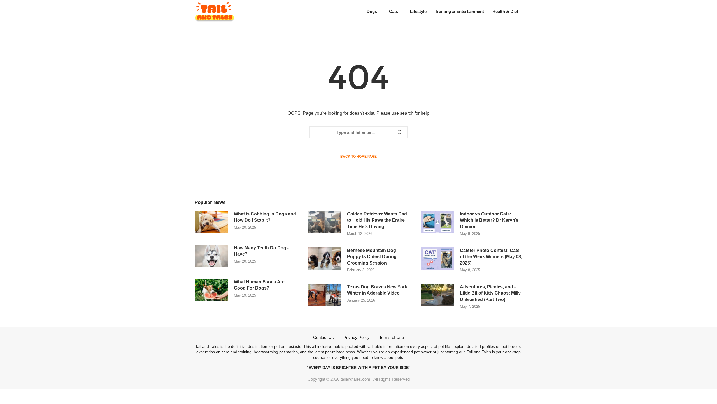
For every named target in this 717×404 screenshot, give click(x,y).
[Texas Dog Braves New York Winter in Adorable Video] (324, 295)
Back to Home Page (358, 157)
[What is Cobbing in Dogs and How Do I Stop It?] (211, 222)
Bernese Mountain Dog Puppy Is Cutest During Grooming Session (372, 256)
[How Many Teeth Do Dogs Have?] (211, 256)
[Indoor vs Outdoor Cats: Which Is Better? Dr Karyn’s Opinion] (437, 222)
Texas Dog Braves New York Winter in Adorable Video (377, 289)
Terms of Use (391, 337)
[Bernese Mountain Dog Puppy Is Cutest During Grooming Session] (324, 258)
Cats (393, 11)
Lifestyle (418, 11)
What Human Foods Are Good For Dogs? (259, 284)
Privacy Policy (356, 337)
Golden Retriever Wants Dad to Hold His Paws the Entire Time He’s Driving (377, 220)
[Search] (519, 11)
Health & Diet (505, 11)
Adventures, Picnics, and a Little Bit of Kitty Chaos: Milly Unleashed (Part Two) (490, 293)
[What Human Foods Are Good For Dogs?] (211, 290)
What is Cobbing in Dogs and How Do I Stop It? (265, 217)
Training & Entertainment (459, 11)
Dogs (372, 11)
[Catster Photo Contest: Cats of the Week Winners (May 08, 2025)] (437, 258)
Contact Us (323, 337)
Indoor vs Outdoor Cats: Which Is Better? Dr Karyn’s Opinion (489, 220)
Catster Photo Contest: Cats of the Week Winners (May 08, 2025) (491, 256)
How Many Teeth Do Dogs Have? (261, 250)
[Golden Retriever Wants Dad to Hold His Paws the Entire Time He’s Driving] (324, 222)
